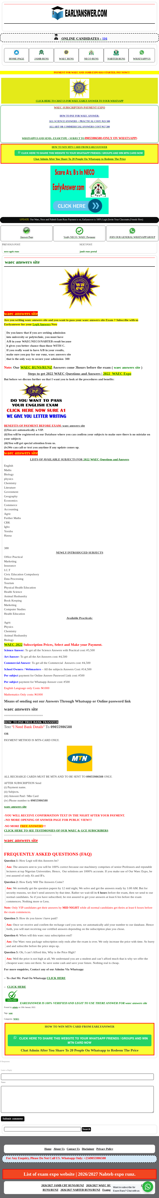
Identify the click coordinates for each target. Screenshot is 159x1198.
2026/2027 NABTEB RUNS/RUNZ (80, 1189)
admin (15, 1007)
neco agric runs (11, 251)
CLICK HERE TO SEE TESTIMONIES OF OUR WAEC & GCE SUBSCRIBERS (56, 830)
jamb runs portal (88, 251)
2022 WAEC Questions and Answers (106, 459)
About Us (59, 1149)
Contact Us (73, 1149)
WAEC (16, 1019)
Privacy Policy (104, 1149)
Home (47, 1149)
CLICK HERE (16, 986)
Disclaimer (88, 1149)
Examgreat (108, 1189)
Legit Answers (42, 324)
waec (11, 1013)
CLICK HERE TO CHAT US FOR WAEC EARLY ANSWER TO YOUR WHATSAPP (79, 101)
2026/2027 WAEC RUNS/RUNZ (104, 1185)
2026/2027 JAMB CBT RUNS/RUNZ (62, 1185)
